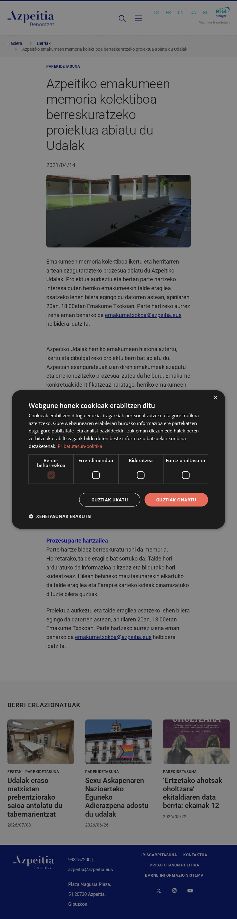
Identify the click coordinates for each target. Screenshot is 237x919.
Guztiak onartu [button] (176, 499)
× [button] (215, 397)
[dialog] (118, 459)
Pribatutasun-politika (80, 446)
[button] (60, 516)
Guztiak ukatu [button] (109, 499)
